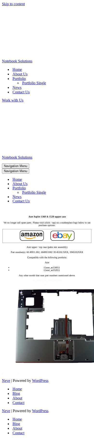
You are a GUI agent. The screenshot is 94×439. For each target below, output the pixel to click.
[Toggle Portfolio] (86, 188)
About (17, 398)
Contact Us (21, 92)
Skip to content (13, 4)
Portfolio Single (34, 83)
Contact (18, 403)
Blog (16, 393)
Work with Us (12, 100)
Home (17, 69)
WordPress (40, 381)
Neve (6, 381)
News (17, 87)
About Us (20, 74)
